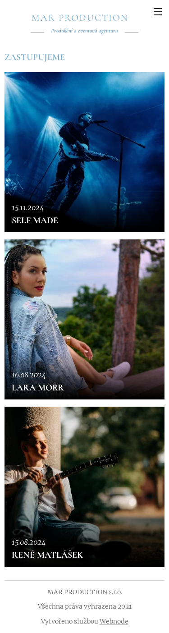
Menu (158, 11)
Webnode (114, 621)
